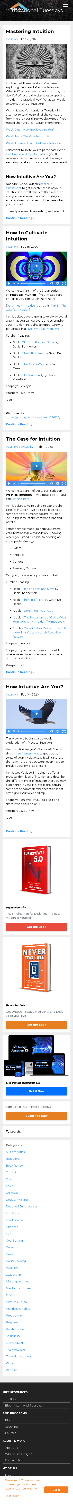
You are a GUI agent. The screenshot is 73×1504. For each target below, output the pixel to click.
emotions (12, 1213)
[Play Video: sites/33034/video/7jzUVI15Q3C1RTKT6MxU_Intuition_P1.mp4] (37, 714)
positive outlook (17, 1302)
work (9, 1363)
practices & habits (18, 1308)
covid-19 (11, 1186)
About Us (11, 1447)
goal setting (14, 1240)
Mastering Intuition (30, 31)
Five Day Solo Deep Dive (22, 154)
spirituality (26, 446)
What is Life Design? (18, 1454)
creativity (12, 1193)
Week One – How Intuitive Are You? (30, 129)
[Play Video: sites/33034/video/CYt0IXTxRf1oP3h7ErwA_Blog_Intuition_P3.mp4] (37, 266)
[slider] (33, 283)
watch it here (21, 499)
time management (19, 1356)
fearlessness (14, 1220)
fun (9, 1233)
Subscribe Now (37, 1115)
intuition (12, 39)
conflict (11, 1172)
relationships (15, 1329)
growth (11, 1247)
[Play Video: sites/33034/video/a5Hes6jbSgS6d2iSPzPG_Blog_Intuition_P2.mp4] (37, 466)
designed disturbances (22, 1206)
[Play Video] (9, 283)
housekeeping (16, 1261)
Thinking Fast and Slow (38, 342)
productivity (14, 1315)
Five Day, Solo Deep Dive (43, 328)
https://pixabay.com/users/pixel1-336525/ (33, 417)
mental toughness (18, 1288)
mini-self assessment (25, 753)
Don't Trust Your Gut (38, 610)
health (10, 1254)
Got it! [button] (56, 1489)
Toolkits (10, 1399)
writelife (11, 1370)
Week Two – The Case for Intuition (29, 136)
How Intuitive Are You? (34, 687)
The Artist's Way (33, 364)
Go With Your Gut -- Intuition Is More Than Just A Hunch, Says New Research (39, 632)
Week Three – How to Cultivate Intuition (33, 143)
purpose (12, 1322)
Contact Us (12, 1460)
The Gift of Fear (32, 353)
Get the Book (36, 926)
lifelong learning (18, 1281)
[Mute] (51, 283)
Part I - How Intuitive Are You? (27, 305)
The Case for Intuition (33, 439)
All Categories (15, 1152)
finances (12, 1227)
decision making (17, 1199)
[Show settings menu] (57, 283)
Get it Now (36, 1091)
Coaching (11, 1426)
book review (15, 1165)
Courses (10, 1433)
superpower (14, 1342)
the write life (15, 1349)
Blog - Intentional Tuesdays (24, 1405)
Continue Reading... (20, 218)
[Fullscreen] (64, 283)
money (10, 1295)
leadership (13, 1274)
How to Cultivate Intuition (27, 236)
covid (9, 1179)
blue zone (13, 1158)
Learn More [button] (12, 1495)
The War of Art (32, 375)
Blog (8, 1420)
